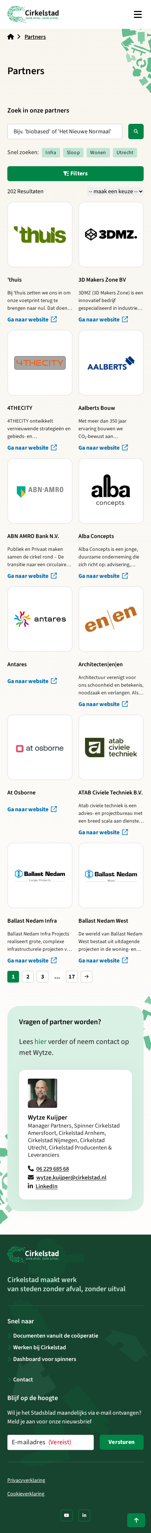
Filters (78, 173)
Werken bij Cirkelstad (39, 1347)
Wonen (98, 152)
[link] (86, 977)
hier (40, 1042)
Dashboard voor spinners (44, 1359)
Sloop (73, 152)
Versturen (121, 1442)
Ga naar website (28, 320)
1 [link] (13, 977)
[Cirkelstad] (33, 14)
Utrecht (125, 152)
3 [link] (42, 977)
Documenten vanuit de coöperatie (55, 1336)
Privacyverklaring (26, 1480)
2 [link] (28, 977)
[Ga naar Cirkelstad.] (10, 37)
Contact (23, 1380)
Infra (50, 152)
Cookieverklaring (25, 1494)
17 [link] (72, 977)
